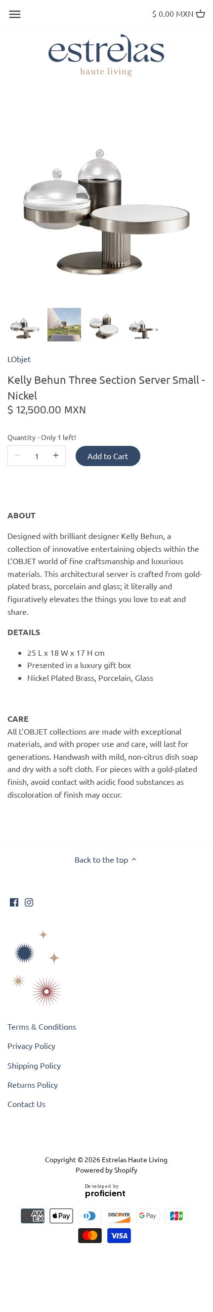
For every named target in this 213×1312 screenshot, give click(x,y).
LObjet (19, 359)
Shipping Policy (34, 1065)
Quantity (36, 437)
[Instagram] (29, 901)
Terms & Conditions (41, 1026)
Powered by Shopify (106, 1169)
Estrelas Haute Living (135, 1159)
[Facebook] (14, 901)
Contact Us (26, 1104)
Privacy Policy (31, 1045)
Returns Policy (32, 1084)
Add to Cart (107, 456)
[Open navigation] (14, 14)
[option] (24, 324)
